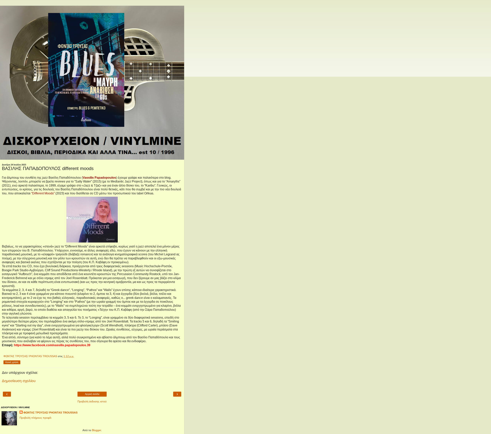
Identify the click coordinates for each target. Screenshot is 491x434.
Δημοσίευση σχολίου (18, 381)
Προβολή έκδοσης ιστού (92, 401)
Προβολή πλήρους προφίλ (35, 417)
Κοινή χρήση (11, 362)
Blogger (96, 430)
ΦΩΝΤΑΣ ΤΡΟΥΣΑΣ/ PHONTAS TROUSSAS (50, 412)
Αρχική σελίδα (92, 394)
